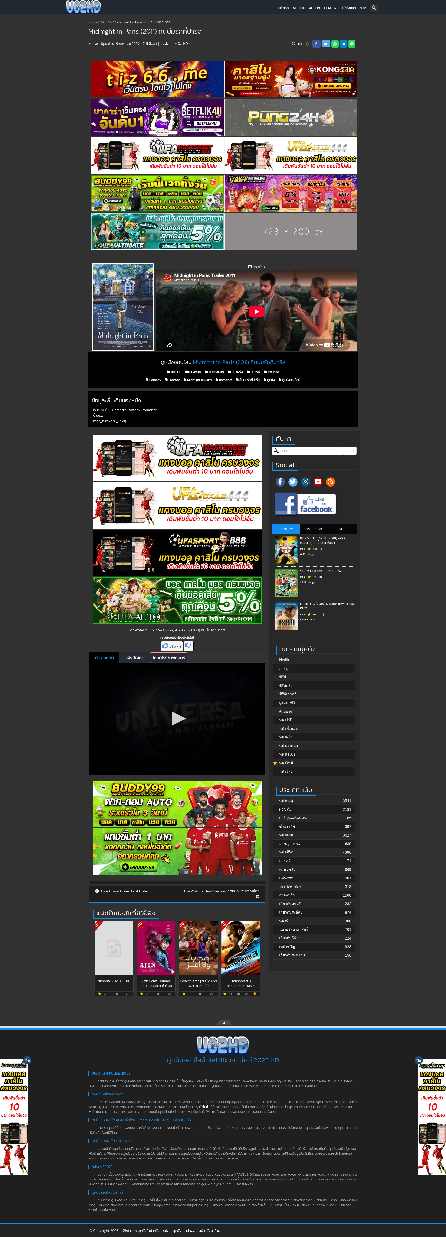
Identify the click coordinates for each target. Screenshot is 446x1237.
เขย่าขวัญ (287, 947)
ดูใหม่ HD (287, 703)
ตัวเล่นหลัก (104, 658)
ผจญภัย (285, 809)
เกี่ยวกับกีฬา (288, 938)
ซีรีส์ (282, 677)
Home (93, 22)
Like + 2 (175, 646)
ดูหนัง (270, 380)
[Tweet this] (326, 43)
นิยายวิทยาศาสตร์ (293, 929)
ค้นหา (350, 450)
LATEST (342, 529)
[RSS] (330, 482)
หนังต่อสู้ (286, 801)
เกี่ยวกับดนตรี (290, 904)
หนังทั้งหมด (348, 8)
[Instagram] (305, 482)
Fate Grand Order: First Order (124, 891)
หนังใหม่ (286, 763)
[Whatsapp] (335, 44)
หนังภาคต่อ (288, 746)
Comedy (330, 8)
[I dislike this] (189, 646)
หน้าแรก (283, 8)
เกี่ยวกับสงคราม (292, 955)
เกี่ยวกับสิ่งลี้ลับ (291, 912)
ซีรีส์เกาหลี (288, 694)
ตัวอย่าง (285, 711)
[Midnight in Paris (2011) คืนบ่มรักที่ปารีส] (307, 44)
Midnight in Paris (199, 380)
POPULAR (314, 529)
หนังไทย (286, 771)
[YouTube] (318, 482)
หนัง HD (181, 43)
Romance (225, 380)
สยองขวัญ (287, 895)
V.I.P (363, 8)
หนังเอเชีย (287, 754)
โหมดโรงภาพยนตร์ (169, 658)
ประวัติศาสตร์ (290, 886)
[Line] (351, 44)
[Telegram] (343, 44)
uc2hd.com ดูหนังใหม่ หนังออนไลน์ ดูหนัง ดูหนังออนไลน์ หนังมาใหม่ (169, 1231)
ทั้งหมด (104, 22)
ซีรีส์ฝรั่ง (285, 686)
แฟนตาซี (273, 372)
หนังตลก (195, 372)
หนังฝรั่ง (237, 372)
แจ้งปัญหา (134, 658)
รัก (114, 22)
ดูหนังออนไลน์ (291, 380)
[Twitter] (293, 482)
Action (314, 8)
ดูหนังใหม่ (202, 1107)
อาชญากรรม (290, 844)
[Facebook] (280, 482)
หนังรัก (255, 372)
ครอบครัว (287, 869)
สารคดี (285, 861)
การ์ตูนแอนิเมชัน (293, 818)
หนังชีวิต (286, 852)
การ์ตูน (285, 668)
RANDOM (286, 529)
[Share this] (316, 44)
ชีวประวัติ (287, 826)
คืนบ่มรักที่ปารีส (249, 380)
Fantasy (174, 380)
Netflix (299, 8)
